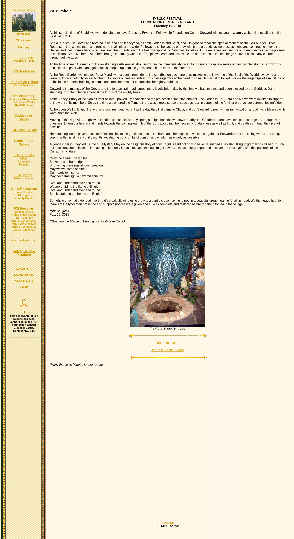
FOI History (23, 175)
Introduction (24, 57)
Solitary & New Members (24, 252)
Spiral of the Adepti (24, 214)
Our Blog (23, 47)
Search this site (23, 274)
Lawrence (24, 161)
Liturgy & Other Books (24, 99)
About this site (24, 280)
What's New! (23, 40)
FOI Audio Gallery (24, 130)
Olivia (23, 158)
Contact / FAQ (23, 268)
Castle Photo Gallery (24, 142)
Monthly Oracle (23, 198)
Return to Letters (167, 343)
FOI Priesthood (23, 217)
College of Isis (24, 211)
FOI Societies (24, 208)
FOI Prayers (24, 195)
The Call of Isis (24, 105)
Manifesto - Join (24, 60)
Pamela (23, 164)
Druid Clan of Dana (24, 220)
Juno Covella (24, 192)
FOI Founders (23, 155)
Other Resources (24, 188)
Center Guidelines (24, 229)
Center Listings (23, 240)
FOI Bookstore (24, 71)
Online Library (24, 96)
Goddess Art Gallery (23, 117)
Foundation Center (24, 82)
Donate (24, 286)
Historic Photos (23, 178)
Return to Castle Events (167, 350)
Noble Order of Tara (24, 223)
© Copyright (167, 522)
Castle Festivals (24, 85)
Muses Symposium (24, 226)
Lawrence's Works (24, 102)
